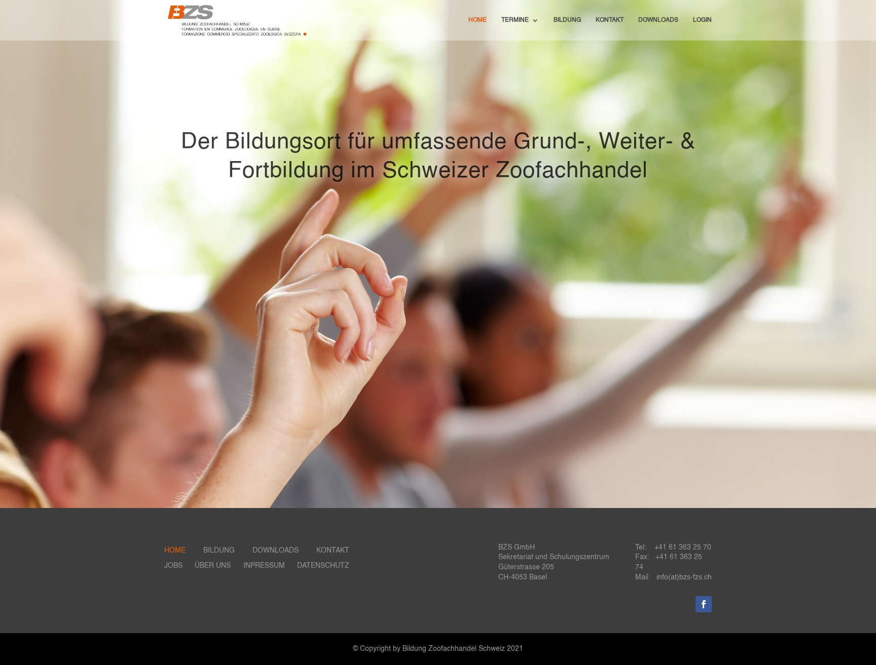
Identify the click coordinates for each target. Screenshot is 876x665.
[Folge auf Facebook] (704, 604)
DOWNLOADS (658, 20)
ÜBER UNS (213, 565)
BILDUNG (567, 20)
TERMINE (515, 20)
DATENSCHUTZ (323, 565)
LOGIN (702, 20)
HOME (477, 20)
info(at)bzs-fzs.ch (684, 577)
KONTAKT (610, 20)
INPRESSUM (264, 565)
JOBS (173, 565)
